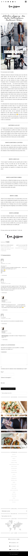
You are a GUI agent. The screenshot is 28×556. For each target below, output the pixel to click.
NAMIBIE (14, 486)
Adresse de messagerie (6, 377)
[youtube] (8, 1)
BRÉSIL (14, 458)
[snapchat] (10, 1)
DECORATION (14, 468)
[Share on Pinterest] (8, 242)
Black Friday (14, 456)
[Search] (15, 1)
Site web (3, 382)
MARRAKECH (14, 478)
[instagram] (1, 1)
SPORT (14, 498)
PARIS (14, 492)
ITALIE (14, 474)
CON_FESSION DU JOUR (14, 464)
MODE (16, 13)
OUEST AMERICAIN (14, 490)
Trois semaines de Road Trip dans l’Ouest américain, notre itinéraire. (7, 248)
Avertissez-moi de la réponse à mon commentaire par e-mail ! (14, 368)
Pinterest (14, 546)
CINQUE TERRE (14, 462)
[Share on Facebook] (6, 242)
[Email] (12, 1)
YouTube (14, 549)
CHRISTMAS (14, 460)
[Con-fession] (14, 5)
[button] (26, 1)
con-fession (4, 299)
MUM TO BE (14, 484)
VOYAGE (14, 502)
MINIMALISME (14, 480)
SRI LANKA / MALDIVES (14, 500)
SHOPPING (14, 496)
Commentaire (4, 352)
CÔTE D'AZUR (14, 466)
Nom (2, 372)
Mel (2, 262)
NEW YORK (14, 488)
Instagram (14, 539)
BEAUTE (14, 454)
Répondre (4, 275)
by (14, 554)
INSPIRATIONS (14, 472)
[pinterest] (5, 1)
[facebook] (3, 1)
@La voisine (5, 335)
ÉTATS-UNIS (14, 470)
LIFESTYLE (14, 476)
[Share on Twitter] (7, 242)
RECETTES (14, 494)
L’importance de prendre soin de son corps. (21, 247)
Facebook (14, 542)
